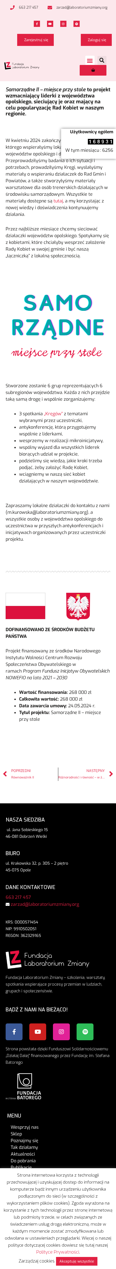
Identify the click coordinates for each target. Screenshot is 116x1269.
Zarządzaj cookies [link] (37, 1261)
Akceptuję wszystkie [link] (76, 1261)
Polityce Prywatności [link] (57, 1252)
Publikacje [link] (21, 1167)
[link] (23, 7)
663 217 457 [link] (18, 897)
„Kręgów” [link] (53, 414)
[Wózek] (93, 70)
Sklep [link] (16, 1134)
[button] (90, 60)
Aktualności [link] (23, 1154)
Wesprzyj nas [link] (25, 1127)
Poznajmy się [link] (24, 1141)
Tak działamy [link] (24, 1147)
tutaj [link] (58, 201)
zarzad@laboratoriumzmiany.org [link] (45, 904)
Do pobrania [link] (23, 1161)
